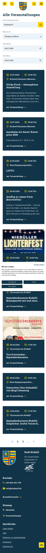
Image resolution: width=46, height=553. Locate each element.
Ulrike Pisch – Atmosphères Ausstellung (18, 71)
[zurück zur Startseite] (23, 6)
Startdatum (7, 44)
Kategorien (7, 32)
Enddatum (7, 56)
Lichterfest (7, 231)
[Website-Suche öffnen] (34, 4)
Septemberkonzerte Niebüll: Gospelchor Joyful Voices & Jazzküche (22, 409)
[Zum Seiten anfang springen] (41, 545)
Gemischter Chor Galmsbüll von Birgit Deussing (22, 374)
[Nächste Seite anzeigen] (33, 441)
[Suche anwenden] (40, 24)
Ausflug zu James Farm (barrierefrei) (17, 188)
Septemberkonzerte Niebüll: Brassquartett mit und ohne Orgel (23, 286)
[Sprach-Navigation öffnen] (5, 4)
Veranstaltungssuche (11, 20)
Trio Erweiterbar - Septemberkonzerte (18, 318)
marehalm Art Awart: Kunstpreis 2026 (18, 119)
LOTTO (5, 157)
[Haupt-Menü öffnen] (41, 4)
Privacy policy (39, 264)
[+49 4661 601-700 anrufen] (12, 4)
